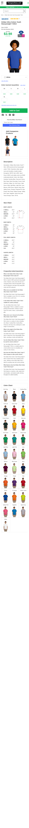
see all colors (4, 81)
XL (4, 96)
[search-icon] (24, 11)
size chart (22, 85)
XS (4, 88)
